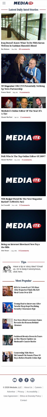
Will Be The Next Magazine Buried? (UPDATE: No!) (21, 200)
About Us (28, 387)
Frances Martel (5, 92)
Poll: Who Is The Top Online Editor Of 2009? (23, 156)
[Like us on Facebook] (26, 380)
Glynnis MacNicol (6, 117)
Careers (38, 387)
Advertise (11, 392)
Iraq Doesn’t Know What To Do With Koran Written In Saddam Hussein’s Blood (23, 44)
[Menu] (5, 3)
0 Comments (24, 205)
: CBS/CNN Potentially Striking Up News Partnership (23, 87)
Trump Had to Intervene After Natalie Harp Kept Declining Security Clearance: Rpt (27, 306)
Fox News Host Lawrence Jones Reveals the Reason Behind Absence (28, 322)
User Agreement (10, 396)
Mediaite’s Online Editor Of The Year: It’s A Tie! (21, 112)
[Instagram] (32, 380)
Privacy (21, 392)
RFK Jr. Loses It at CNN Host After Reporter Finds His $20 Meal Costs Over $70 (26, 290)
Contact (23, 400)
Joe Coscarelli (5, 205)
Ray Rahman (5, 49)
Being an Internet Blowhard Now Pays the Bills (20, 246)
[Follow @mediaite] (20, 380)
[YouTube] (14, 380)
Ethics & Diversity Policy (30, 396)
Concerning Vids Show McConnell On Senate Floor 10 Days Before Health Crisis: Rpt (27, 355)
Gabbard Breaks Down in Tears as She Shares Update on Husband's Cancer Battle (28, 339)
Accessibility (32, 392)
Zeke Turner (5, 251)
